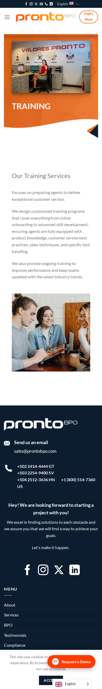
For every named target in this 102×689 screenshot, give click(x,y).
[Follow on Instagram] (31, 4)
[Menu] (7, 17)
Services (11, 614)
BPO (8, 624)
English (62, 4)
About (9, 604)
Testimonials (15, 635)
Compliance (14, 645)
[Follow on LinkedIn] (51, 4)
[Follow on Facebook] (26, 4)
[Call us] (46, 4)
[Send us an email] (41, 4)
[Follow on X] (36, 4)
